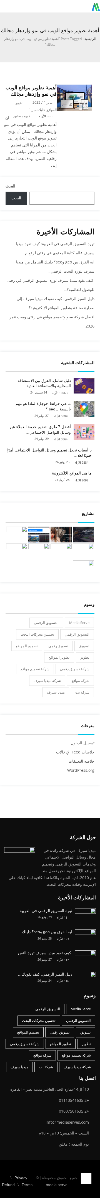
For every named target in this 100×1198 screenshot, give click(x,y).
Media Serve (79, 622)
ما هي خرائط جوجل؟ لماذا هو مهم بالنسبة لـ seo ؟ (43, 406)
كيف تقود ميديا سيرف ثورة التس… (43, 953)
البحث (10, 186)
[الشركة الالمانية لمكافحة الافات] (61, 551)
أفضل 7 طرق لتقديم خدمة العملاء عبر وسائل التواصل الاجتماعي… (40, 430)
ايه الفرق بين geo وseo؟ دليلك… (45, 932)
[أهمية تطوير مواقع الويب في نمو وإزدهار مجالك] (74, 87)
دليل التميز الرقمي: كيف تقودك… (45, 974)
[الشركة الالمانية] (16, 551)
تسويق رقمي (58, 645)
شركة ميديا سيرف (47, 680)
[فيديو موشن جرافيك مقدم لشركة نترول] (38, 551)
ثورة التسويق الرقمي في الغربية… (44, 910)
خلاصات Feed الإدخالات (75, 752)
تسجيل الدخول (82, 742)
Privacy (20, 1178)
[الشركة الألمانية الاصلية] (61, 534)
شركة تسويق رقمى (74, 668)
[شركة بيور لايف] (83, 568)
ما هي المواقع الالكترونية (72, 473)
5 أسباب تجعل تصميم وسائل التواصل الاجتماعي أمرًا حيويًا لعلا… (49, 453)
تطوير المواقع (59, 657)
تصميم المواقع (27, 645)
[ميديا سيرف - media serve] (96, 6)
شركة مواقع (80, 680)
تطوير (84, 657)
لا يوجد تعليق (22, 116)
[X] (90, 1186)
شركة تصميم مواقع (35, 668)
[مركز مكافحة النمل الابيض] (83, 534)
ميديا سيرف (56, 692)
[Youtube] (85, 1186)
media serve (57, 1184)
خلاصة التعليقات (81, 761)
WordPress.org (80, 770)
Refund (8, 1184)
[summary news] (16, 534)
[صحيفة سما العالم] (38, 534)
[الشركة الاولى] (83, 551)
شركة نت (82, 692)
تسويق (84, 645)
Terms (27, 1184)
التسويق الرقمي (77, 634)
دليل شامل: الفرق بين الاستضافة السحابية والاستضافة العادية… (44, 383)
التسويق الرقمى (46, 622)
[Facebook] (95, 1175)
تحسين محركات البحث (37, 634)
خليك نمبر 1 (37, 109)
